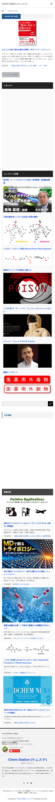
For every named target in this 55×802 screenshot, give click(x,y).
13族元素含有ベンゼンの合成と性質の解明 (20, 217)
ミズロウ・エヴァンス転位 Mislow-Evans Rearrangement (27, 249)
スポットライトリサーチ (21, 638)
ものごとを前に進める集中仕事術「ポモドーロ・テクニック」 (27, 50)
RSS (31, 783)
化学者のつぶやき (26, 66)
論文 (27, 584)
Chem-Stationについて (9, 791)
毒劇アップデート (10, 372)
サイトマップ (35, 791)
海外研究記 (47, 536)
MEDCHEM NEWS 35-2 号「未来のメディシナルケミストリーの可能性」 (27, 711)
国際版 (20, 792)
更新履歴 (27, 791)
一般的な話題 (14, 66)
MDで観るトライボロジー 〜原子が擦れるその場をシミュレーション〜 (27, 572)
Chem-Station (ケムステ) (27, 759)
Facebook (44, 791)
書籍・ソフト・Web (40, 66)
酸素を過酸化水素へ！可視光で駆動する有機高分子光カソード (27, 626)
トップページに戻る (11, 75)
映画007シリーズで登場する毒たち (17, 270)
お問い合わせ (33, 792)
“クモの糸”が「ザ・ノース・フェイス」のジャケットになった (27, 309)
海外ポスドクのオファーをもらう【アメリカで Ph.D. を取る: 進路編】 (27, 524)
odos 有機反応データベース (25, 673)
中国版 (26, 792)
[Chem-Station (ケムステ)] (14, 4)
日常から (39, 536)
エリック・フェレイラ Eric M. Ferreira (19, 341)
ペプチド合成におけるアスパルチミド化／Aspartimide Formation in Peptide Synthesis (26, 661)
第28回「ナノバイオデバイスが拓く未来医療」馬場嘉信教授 (26, 181)
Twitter (50, 791)
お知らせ (20, 791)
